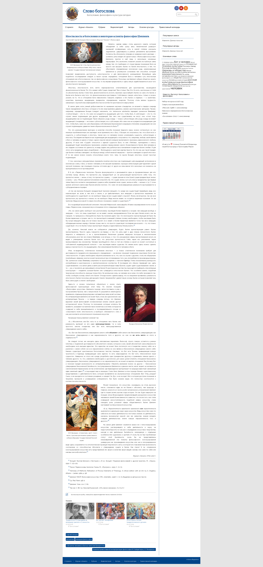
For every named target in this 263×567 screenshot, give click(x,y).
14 (174, 135)
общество (178, 78)
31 (164, 139)
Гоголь (168, 64)
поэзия (171, 80)
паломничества (187, 78)
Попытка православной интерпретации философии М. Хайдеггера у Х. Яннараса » (124, 549)
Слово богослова (99, 11)
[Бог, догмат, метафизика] (110, 511)
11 (166, 135)
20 (171, 136)
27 (171, 138)
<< (165, 129)
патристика (165, 80)
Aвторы (131, 27)
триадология (177, 86)
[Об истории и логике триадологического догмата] (141, 511)
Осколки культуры (146, 27)
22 (177, 136)
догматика (70, 539)
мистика (174, 76)
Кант (195, 64)
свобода (164, 84)
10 (164, 135)
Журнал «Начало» (85, 27)
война (185, 72)
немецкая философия (84, 539)
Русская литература (171, 68)
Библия (172, 62)
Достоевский (174, 64)
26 (169, 138)
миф (179, 76)
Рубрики (101, 27)
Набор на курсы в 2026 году (173, 101)
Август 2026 (171, 129)
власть (180, 72)
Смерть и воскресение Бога (172, 105)
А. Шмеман (165, 62)
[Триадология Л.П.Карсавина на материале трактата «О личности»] (80, 511)
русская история (181, 80)
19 (169, 136)
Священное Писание (187, 68)
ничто (171, 78)
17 (164, 136)
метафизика (166, 76)
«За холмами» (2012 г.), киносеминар (176, 116)
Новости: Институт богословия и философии (176, 95)
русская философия (182, 82)
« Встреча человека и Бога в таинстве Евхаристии (85, 546)
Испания (189, 64)
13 (171, 135)
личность (180, 74)
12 (169, 135)
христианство (186, 86)
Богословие (91, 40)
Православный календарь (169, 27)
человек (176, 88)
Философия (115, 40)
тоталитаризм (167, 86)
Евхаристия (182, 64)
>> (178, 129)
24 (164, 138)
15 (177, 135)
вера (176, 72)
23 (179, 136)
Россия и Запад (189, 66)
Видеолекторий (117, 27)
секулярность (174, 84)
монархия (184, 76)
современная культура (188, 84)
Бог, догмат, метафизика (104, 520)
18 (166, 136)
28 (174, 138)
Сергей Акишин (80, 40)
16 (179, 135)
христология (166, 89)
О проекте (69, 27)
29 (177, 138)
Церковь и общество (174, 70)
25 (166, 138)
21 (174, 136)
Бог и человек (182, 61)
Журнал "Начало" (103, 40)
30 (179, 138)
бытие (172, 72)
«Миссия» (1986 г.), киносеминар (174, 108)
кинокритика (168, 74)
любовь (187, 74)
